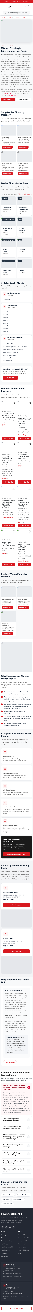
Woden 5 (5, 320)
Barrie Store (8, 938)
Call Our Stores (18, 1308)
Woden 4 (5, 317)
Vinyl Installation (22, 1244)
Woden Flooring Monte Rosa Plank (13, 349)
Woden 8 (5, 328)
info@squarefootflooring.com (12, 1273)
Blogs (19, 1253)
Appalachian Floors (23, 1195)
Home (3, 17)
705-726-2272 (11, 95)
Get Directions (16, 905)
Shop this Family (7, 607)
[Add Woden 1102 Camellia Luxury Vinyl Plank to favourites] (29, 444)
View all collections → (25, 194)
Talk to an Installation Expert (16, 854)
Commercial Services (24, 1250)
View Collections (23, 99)
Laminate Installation (24, 1241)
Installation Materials (7, 1247)
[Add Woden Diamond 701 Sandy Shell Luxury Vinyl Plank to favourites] (13, 403)
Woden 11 (6, 312)
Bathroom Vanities (6, 1241)
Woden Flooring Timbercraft (11, 352)
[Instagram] (6, 1227)
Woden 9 (5, 331)
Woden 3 (5, 315)
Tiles (2, 1238)
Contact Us (4, 1256)
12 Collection (6, 299)
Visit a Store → (10, 377)
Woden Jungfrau (8, 358)
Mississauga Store (10, 892)
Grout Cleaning (22, 1247)
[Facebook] (2, 1227)
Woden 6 (5, 323)
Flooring (3, 1235)
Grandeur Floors (18, 1199)
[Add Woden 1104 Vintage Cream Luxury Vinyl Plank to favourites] (13, 531)
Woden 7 (5, 326)
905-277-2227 (8, 93)
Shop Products (8, 99)
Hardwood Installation (24, 1238)
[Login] (26, 6)
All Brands (4, 1253)
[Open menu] (4, 6)
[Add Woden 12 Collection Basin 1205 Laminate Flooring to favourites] (13, 444)
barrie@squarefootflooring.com (13, 1293)
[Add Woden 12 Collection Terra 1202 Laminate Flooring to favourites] (29, 487)
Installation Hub (5, 1250)
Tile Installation (22, 1235)
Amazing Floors (7, 1203)
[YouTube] (9, 1227)
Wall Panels (4, 1244)
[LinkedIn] (13, 1227)
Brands (9, 17)
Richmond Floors (8, 1195)
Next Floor (6, 1199)
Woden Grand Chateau (9, 355)
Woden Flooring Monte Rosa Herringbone (15, 346)
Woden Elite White (8, 344)
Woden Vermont (7, 360)
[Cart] (29, 6)
